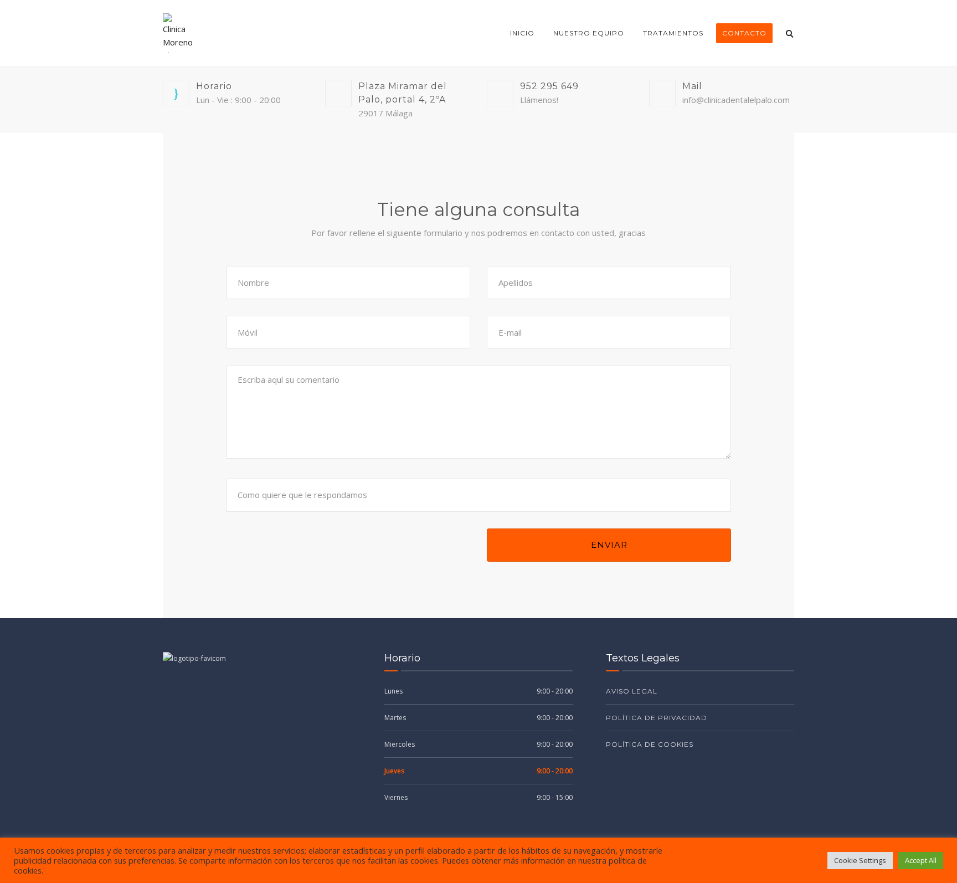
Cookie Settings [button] (860, 860)
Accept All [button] (921, 860)
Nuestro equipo (588, 33)
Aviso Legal (631, 691)
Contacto (744, 33)
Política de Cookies (649, 744)
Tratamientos (673, 33)
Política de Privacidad (656, 717)
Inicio (522, 33)
